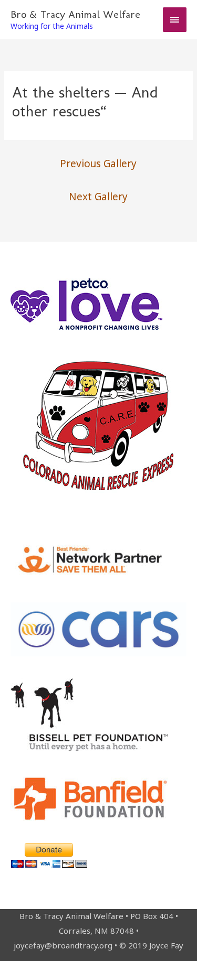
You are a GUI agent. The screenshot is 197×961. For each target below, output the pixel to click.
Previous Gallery (98, 163)
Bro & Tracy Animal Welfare (75, 14)
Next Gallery (98, 196)
